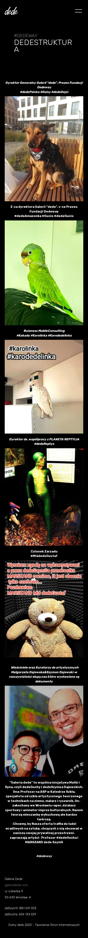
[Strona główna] (11, 11)
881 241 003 (27, 908)
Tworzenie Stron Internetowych (57, 925)
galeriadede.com (16, 885)
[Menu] (77, 11)
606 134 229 (27, 914)
